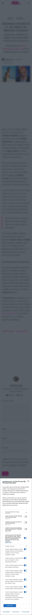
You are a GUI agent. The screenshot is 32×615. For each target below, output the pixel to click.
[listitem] (16, 512)
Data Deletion (6, 611)
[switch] (25, 516)
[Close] (28, 481)
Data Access (16, 611)
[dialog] (16, 546)
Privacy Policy (25, 611)
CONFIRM (10, 605)
